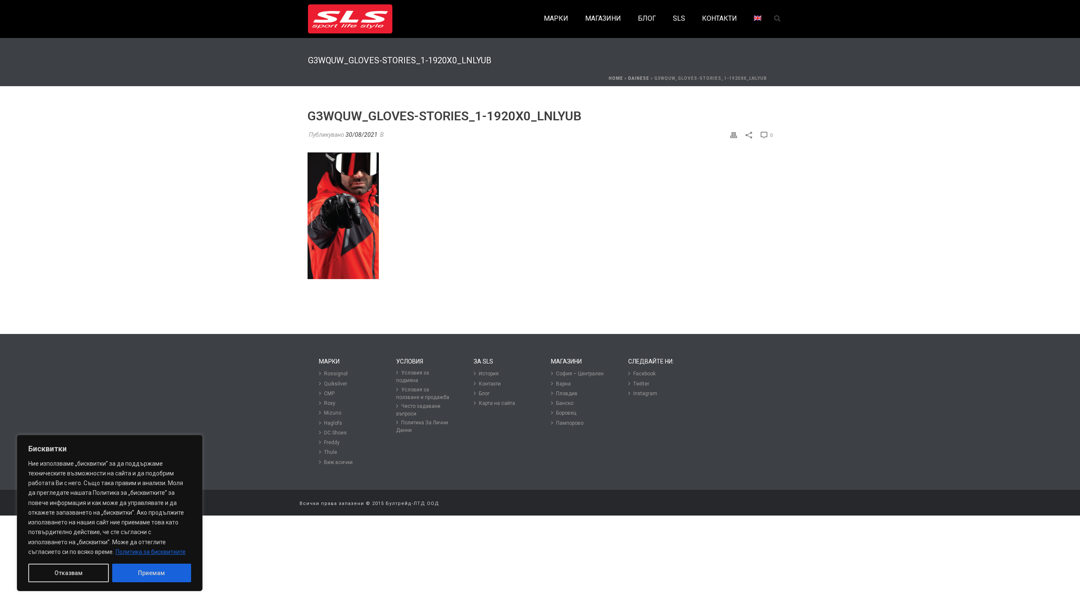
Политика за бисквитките (151, 551)
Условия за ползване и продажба (422, 393)
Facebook (644, 374)
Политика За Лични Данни (422, 426)
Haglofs (333, 423)
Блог (484, 393)
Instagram (645, 393)
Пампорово (569, 423)
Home (616, 78)
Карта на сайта (497, 403)
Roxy (329, 403)
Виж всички (338, 462)
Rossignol (336, 374)
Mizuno (332, 413)
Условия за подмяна (412, 376)
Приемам (151, 573)
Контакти (490, 384)
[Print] (733, 135)
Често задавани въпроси (418, 410)
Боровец (566, 413)
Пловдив (567, 393)
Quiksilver (335, 384)
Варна (563, 384)
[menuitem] (757, 19)
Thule (330, 452)
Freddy (332, 442)
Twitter (641, 384)
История (489, 374)
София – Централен (580, 374)
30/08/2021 (362, 134)
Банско (564, 403)
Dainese (638, 78)
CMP (329, 393)
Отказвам (68, 573)
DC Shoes (335, 433)
